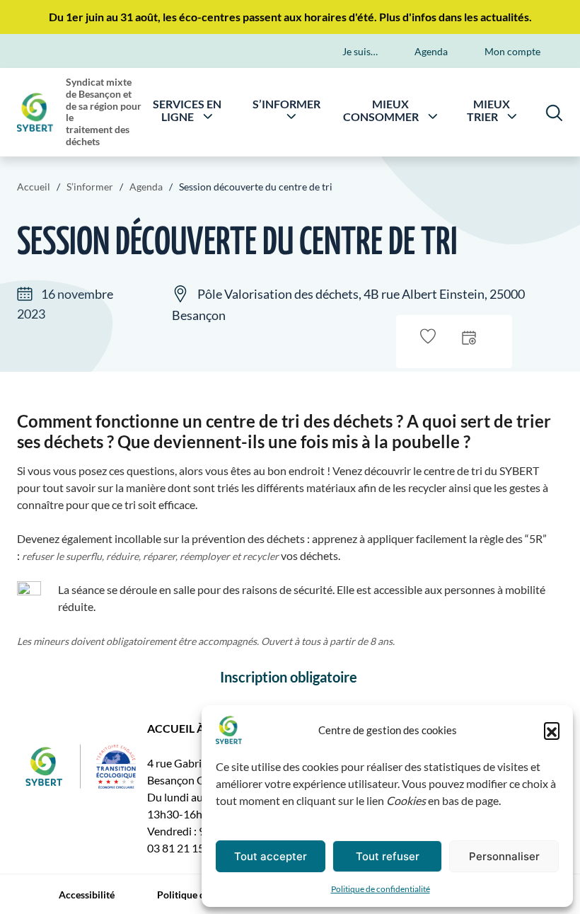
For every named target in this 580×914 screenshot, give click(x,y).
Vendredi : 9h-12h (191, 831)
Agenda (431, 51)
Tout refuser (387, 856)
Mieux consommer (381, 110)
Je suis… (360, 51)
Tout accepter (270, 856)
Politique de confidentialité (380, 889)
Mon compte (512, 51)
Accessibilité (87, 895)
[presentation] (469, 336)
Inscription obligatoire (290, 676)
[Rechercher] (554, 112)
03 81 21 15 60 (183, 848)
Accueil (33, 187)
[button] (552, 730)
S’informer (286, 104)
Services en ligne (187, 110)
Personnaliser (504, 856)
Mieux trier (488, 110)
